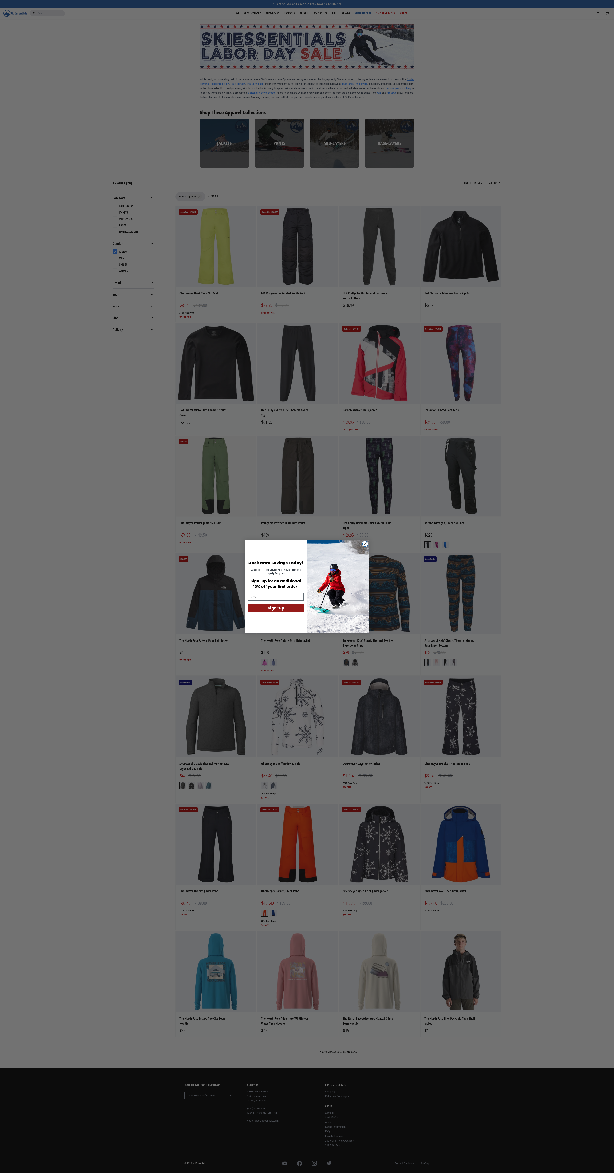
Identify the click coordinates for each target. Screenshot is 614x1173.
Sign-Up (276, 608)
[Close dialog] (365, 544)
